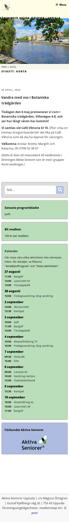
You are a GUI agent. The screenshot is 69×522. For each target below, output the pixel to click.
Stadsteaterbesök (24, 380)
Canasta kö (20, 372)
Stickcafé (19, 356)
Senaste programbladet (22, 208)
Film (16, 361)
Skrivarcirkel (21, 307)
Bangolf (18, 276)
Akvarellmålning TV (25, 341)
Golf (16, 322)
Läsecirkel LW (22, 406)
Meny (62, 4)
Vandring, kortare (24, 376)
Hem (4, 67)
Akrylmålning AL (24, 402)
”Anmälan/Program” (17, 266)
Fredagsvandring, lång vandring (33, 296)
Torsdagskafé (22, 285)
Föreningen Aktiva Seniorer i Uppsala (30, 17)
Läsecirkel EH (22, 281)
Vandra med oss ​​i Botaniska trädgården (25, 100)
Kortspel (19, 311)
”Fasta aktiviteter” (47, 266)
